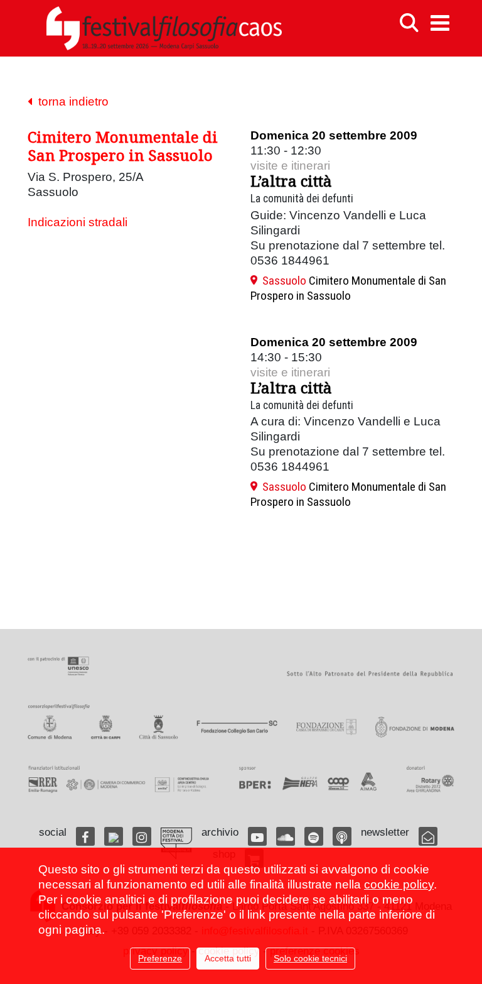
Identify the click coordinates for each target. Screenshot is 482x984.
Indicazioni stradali (77, 222)
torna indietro (70, 101)
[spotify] (313, 836)
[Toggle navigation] (440, 22)
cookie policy (399, 884)
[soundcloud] (285, 836)
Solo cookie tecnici (310, 958)
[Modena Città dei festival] (176, 844)
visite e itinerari (290, 165)
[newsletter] (428, 836)
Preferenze (160, 958)
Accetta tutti (228, 958)
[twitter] (113, 836)
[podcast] (342, 836)
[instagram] (141, 836)
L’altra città (291, 180)
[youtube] (257, 836)
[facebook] (85, 836)
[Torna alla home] (164, 28)
